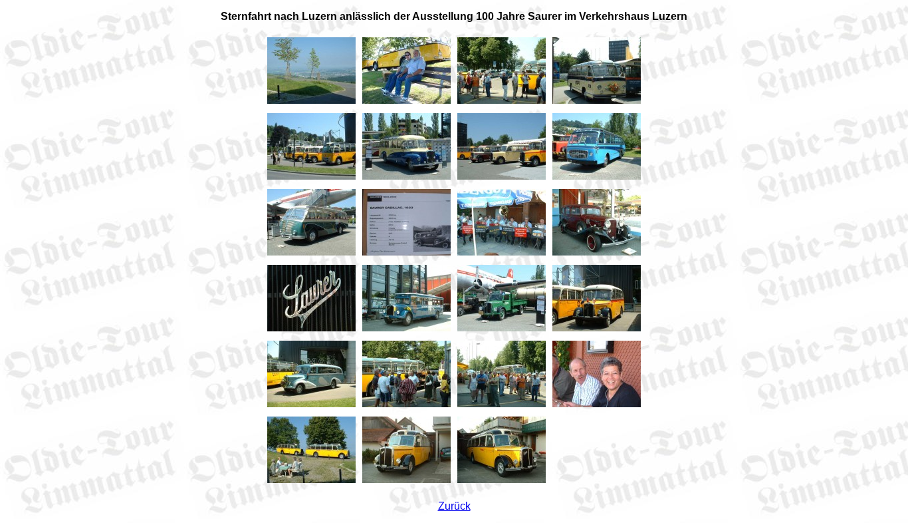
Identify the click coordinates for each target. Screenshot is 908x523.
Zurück (454, 506)
